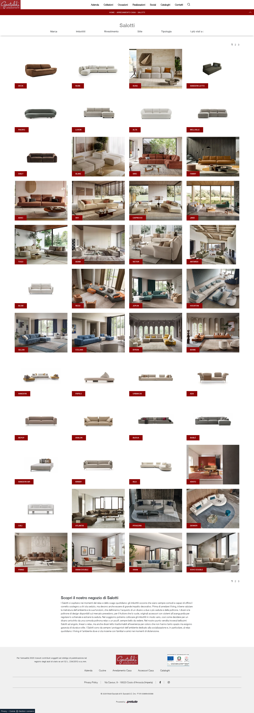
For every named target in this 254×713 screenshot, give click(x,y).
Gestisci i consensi (26, 711)
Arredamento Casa (126, 12)
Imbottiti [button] (80, 31)
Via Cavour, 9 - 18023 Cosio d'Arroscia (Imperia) (129, 682)
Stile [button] (139, 31)
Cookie (12, 711)
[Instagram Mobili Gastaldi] (169, 682)
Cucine (102, 670)
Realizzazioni (139, 4)
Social (153, 4)
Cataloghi (165, 4)
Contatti (179, 4)
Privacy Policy (91, 682)
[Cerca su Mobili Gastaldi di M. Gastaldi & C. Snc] (189, 4)
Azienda (95, 4)
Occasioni (123, 4)
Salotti (141, 12)
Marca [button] (53, 31)
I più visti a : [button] (197, 31)
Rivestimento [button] (111, 31)
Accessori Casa (146, 670)
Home (112, 12)
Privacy (4, 711)
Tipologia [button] (166, 31)
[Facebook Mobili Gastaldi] (160, 682)
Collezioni (108, 4)
